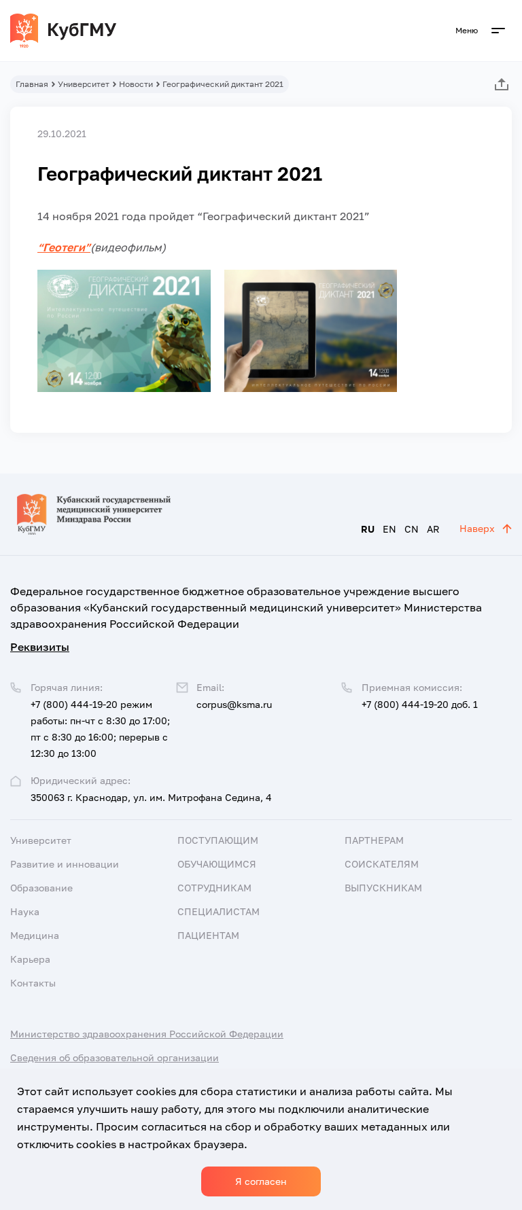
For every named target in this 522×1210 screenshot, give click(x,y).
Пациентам (208, 935)
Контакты (33, 983)
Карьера (30, 959)
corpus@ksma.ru (234, 704)
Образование (41, 887)
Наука (24, 911)
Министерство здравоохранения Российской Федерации (146, 1033)
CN (411, 529)
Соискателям (382, 864)
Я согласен (261, 1181)
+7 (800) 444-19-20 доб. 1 (420, 704)
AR (433, 529)
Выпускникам (383, 887)
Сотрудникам (214, 887)
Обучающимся (216, 864)
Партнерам (374, 840)
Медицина (34, 935)
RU (368, 529)
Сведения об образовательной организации (114, 1057)
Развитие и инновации (64, 864)
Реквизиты (39, 647)
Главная (32, 84)
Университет (83, 84)
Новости (136, 84)
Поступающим (217, 840)
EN (389, 529)
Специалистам (218, 911)
